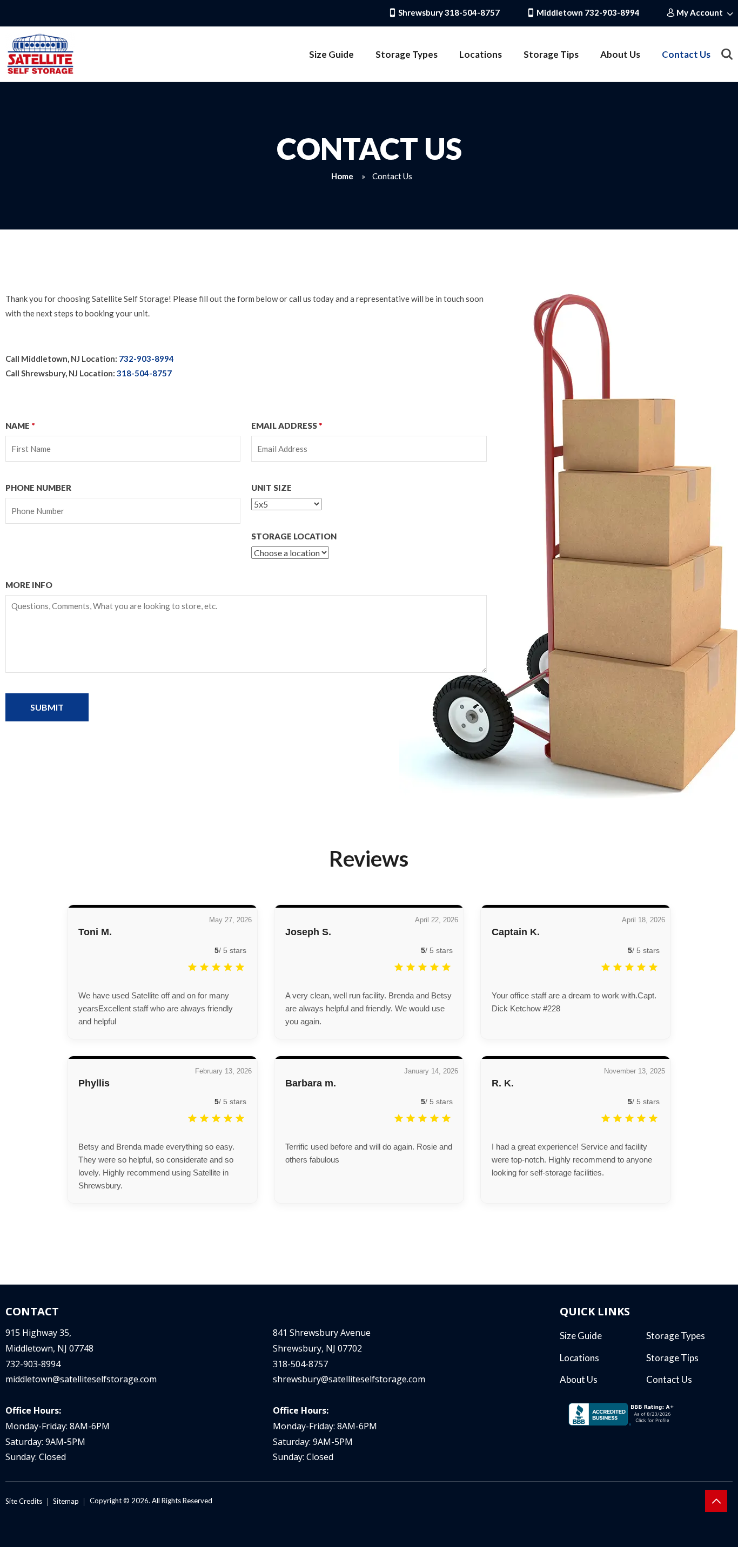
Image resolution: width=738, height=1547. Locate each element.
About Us (620, 54)
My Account (699, 12)
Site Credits (23, 1501)
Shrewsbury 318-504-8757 (448, 12)
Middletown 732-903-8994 (587, 12)
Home (342, 176)
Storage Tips (551, 54)
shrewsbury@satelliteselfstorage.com (349, 1379)
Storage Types (406, 54)
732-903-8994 (146, 358)
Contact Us (686, 54)
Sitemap (66, 1501)
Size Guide (331, 54)
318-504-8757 (144, 373)
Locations (480, 54)
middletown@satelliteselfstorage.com (81, 1379)
